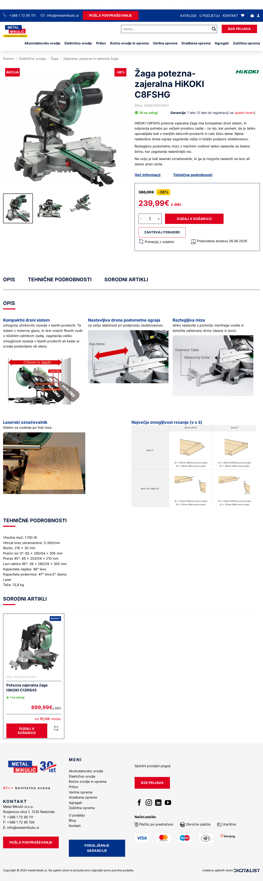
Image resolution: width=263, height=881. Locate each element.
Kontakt (230, 16)
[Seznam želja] (242, 16)
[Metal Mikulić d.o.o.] (25, 31)
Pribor (101, 43)
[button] (252, 16)
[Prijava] (258, 16)
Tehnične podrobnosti (192, 175)
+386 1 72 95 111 (22, 15)
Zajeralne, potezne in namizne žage (90, 59)
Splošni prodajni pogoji (153, 766)
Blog (72, 820)
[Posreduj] (214, 29)
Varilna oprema (165, 43)
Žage (54, 59)
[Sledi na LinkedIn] (158, 803)
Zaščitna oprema (246, 43)
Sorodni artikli (126, 279)
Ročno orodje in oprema (129, 43)
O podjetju (209, 16)
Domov (8, 59)
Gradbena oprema (196, 43)
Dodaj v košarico (194, 219)
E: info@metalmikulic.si (21, 827)
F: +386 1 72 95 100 (19, 822)
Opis (9, 279)
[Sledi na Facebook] (139, 803)
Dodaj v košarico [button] (27, 731)
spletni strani (244, 113)
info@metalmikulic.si (62, 15)
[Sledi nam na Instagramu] (149, 803)
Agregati (222, 43)
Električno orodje (78, 43)
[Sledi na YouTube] (168, 803)
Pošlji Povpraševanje (110, 15)
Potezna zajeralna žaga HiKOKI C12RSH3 (26, 687)
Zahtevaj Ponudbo (162, 232)
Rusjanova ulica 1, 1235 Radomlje (29, 812)
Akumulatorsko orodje (42, 43)
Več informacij (147, 175)
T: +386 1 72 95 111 (18, 817)
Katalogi (188, 16)
